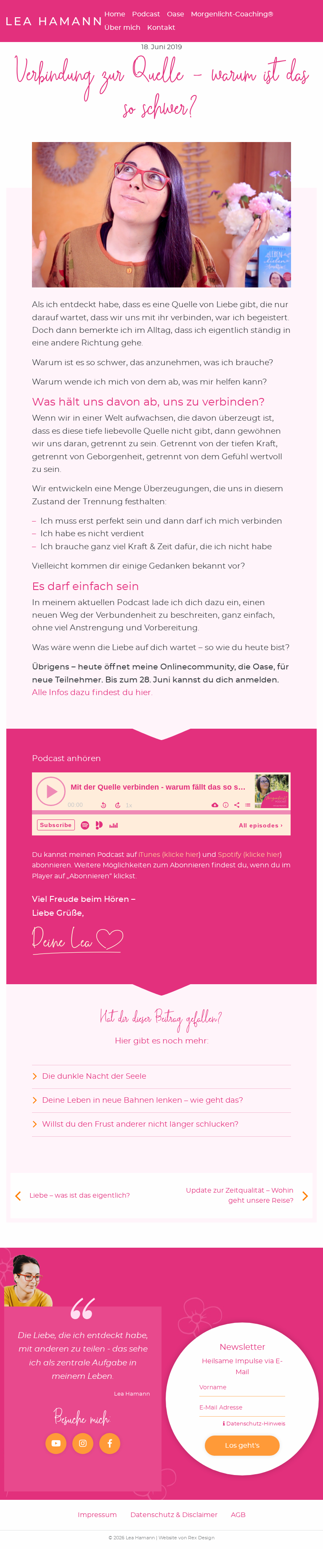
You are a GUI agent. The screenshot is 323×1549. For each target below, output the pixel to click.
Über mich (122, 27)
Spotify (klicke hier (249, 854)
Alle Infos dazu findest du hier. (92, 693)
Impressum (97, 1515)
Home (114, 14)
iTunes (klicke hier (168, 854)
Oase (175, 14)
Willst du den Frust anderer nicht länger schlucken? (140, 1124)
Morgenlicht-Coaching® (232, 14)
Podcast (146, 14)
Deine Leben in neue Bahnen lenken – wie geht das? (142, 1100)
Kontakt (161, 27)
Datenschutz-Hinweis (255, 1424)
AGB (238, 1515)
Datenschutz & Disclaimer (173, 1515)
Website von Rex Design (186, 1538)
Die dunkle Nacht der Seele (94, 1076)
